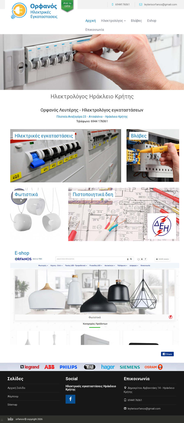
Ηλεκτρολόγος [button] (112, 20)
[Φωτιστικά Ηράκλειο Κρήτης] (36, 214)
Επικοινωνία (95, 29)
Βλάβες (136, 20)
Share (168, 354)
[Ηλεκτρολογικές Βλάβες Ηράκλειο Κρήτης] (152, 155)
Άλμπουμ (13, 396)
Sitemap (12, 404)
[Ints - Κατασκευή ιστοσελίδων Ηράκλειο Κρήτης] (11, 419)
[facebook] (70, 399)
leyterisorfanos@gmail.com (160, 4)
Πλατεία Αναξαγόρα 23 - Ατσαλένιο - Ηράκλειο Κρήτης (92, 116)
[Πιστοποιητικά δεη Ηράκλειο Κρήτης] (123, 214)
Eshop (151, 20)
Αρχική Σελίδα (16, 388)
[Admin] (2, 419)
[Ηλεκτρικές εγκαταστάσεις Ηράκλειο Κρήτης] (41, 10)
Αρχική (91, 20)
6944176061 (122, 4)
